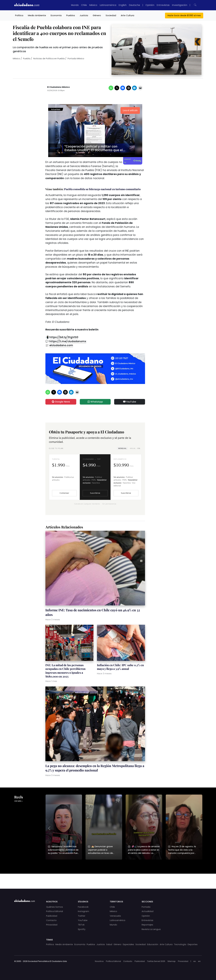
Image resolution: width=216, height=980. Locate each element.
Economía (56, 15)
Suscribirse (95, 493)
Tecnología (180, 944)
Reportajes (147, 924)
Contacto (51, 920)
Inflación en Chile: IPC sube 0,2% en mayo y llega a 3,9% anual (120, 667)
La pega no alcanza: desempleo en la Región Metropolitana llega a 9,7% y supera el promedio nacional (94, 768)
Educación (152, 944)
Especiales (128, 944)
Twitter (81, 915)
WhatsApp (96, 401)
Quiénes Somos (54, 906)
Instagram (83, 911)
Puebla (26, 58)
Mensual (122, 448)
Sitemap (172, 961)
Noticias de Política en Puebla (49, 58)
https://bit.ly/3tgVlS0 (63, 337)
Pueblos (70, 15)
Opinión (149, 5)
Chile (84, 5)
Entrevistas (163, 5)
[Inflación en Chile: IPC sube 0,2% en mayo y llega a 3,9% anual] (121, 643)
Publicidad (51, 915)
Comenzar (64, 493)
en (199, 961)
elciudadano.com (61, 345)
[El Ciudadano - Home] (26, 5)
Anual (135, 448)
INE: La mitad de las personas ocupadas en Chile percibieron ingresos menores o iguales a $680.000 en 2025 (65, 670)
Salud (109, 944)
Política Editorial (54, 911)
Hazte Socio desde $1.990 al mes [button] (184, 15)
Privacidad (51, 924)
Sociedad (111, 15)
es (194, 961)
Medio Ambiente (37, 15)
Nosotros (99, 961)
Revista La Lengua (151, 929)
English (123, 5)
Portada (146, 906)
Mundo (75, 5)
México (93, 5)
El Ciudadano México (58, 87)
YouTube (130, 401)
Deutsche (134, 5)
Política (19, 15)
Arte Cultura (127, 15)
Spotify (81, 929)
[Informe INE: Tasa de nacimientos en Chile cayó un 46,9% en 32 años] (95, 568)
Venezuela (115, 915)
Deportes (192, 944)
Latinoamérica (108, 5)
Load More (108, 878)
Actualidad (147, 911)
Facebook (83, 906)
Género (97, 15)
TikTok (81, 924)
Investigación (179, 5)
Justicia (84, 15)
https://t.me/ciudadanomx (67, 341)
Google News (62, 401)
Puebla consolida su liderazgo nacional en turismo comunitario (102, 189)
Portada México (76, 58)
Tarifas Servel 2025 (156, 961)
